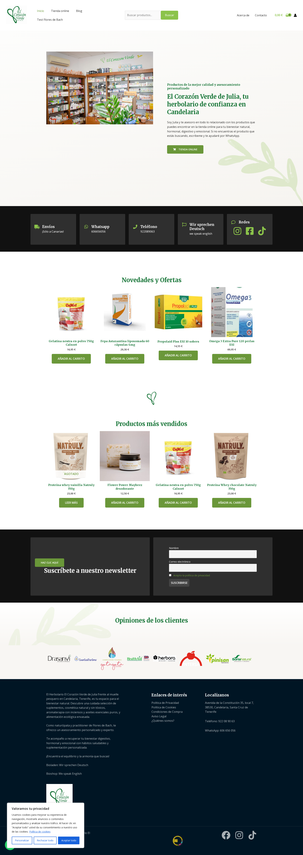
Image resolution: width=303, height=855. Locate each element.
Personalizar (22, 840)
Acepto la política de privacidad (191, 575)
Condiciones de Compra (167, 712)
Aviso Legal (159, 716)
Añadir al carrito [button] (71, 359)
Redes (244, 222)
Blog (79, 11)
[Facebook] (226, 835)
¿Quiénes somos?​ (163, 721)
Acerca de (243, 15)
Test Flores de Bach (50, 20)
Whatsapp (100, 226)
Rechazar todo (45, 840)
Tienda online (60, 11)
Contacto (261, 15)
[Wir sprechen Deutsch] (184, 225)
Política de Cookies (164, 707)
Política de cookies (39, 831)
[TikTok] (252, 835)
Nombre (174, 548)
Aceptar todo (68, 840)
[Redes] (233, 222)
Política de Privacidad (165, 703)
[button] (50, 118)
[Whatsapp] (86, 227)
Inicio (40, 11)
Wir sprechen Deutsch (202, 226)
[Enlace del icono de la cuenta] (295, 15)
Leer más (71, 503)
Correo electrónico (179, 561)
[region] (45, 825)
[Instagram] (239, 835)
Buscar (169, 15)
